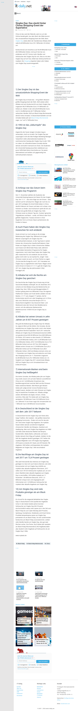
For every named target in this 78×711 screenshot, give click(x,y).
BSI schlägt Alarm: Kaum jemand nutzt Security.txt (69, 179)
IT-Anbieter (39, 695)
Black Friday (21, 543)
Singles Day (19, 41)
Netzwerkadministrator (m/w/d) (62, 77)
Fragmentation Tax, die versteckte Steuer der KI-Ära (42, 641)
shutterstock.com (65, 703)
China (48, 543)
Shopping (27, 61)
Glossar (39, 688)
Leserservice (40, 690)
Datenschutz (20, 690)
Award (38, 691)
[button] (17, 13)
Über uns (19, 688)
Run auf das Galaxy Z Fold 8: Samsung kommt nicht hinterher (69, 187)
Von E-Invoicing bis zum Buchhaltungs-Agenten (42, 620)
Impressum (19, 693)
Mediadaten (40, 686)
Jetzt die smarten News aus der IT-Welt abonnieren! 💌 (25, 167)
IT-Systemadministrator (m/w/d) (62, 91)
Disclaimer (19, 695)
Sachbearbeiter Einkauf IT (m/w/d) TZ (64, 97)
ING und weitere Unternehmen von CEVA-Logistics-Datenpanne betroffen (69, 170)
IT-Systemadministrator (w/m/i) (62, 71)
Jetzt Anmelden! (43, 172)
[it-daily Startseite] (25, 6)
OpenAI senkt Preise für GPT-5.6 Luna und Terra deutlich (69, 195)
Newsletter (40, 693)
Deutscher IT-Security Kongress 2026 (64, 60)
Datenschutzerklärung (22, 179)
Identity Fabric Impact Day (61, 54)
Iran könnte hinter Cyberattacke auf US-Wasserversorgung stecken (68, 203)
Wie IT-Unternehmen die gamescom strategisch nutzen (24, 620)
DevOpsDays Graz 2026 (60, 47)
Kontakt (19, 686)
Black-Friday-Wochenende (39, 118)
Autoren (39, 697)
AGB (18, 691)
